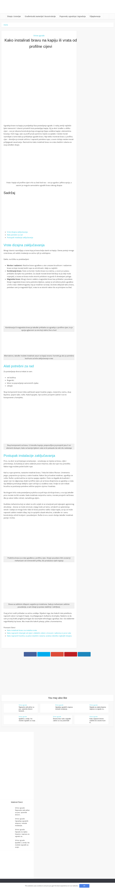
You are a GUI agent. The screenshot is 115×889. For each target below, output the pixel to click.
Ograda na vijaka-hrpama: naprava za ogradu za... (22, 834)
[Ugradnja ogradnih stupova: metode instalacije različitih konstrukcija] (8, 822)
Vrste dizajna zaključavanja (17, 232)
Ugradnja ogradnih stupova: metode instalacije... (21, 823)
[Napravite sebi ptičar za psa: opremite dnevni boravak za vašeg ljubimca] (8, 811)
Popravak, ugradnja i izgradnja (73, 16)
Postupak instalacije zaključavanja (20, 237)
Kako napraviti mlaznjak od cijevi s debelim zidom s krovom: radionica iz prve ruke (39, 633)
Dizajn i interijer (14, 16)
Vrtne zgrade (38, 35)
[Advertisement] (39, 75)
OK (84, 886)
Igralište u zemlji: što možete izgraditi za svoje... (22, 845)
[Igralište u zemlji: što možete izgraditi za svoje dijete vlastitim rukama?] (8, 843)
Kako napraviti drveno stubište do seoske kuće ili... (97, 720)
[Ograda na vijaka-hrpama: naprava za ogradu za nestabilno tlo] (8, 833)
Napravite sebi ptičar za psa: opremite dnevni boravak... (26, 709)
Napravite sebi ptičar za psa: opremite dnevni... (22, 812)
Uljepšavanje (95, 16)
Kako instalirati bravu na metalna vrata (22, 630)
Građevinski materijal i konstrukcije (40, 16)
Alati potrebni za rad (15, 235)
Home (6, 25)
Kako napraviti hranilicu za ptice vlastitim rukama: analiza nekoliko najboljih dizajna (39, 636)
